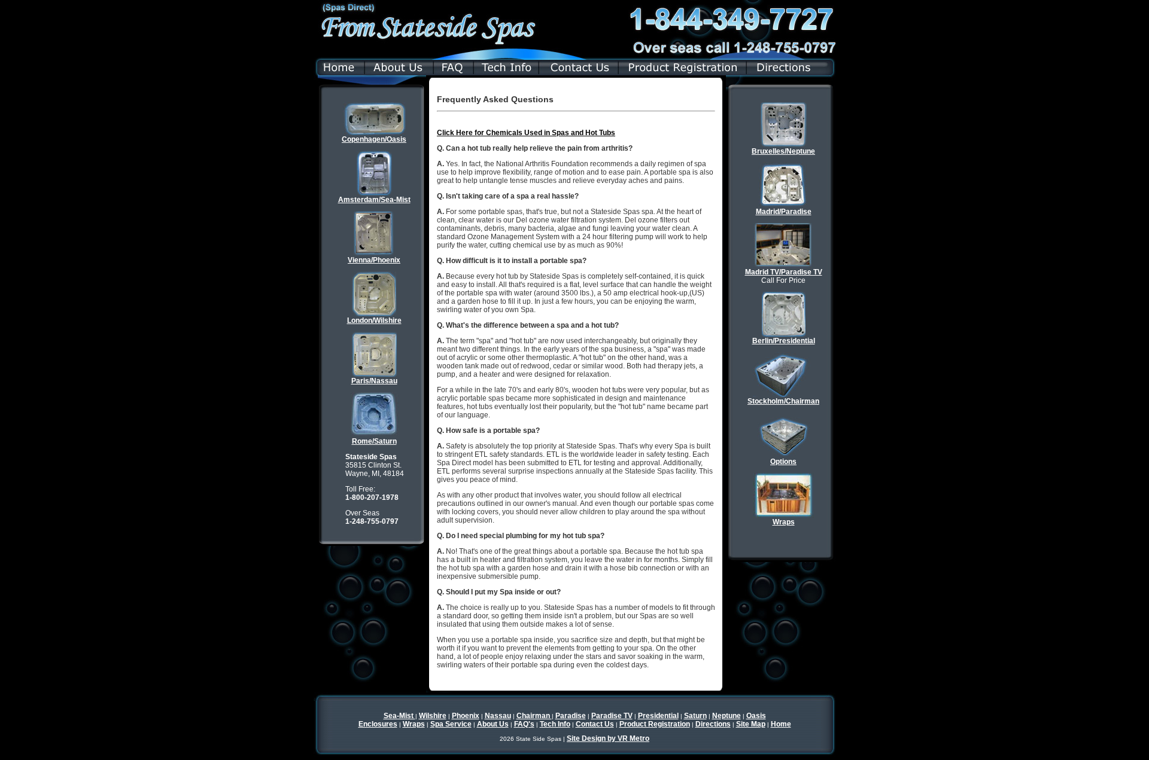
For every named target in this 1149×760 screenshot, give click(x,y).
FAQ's (524, 724)
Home (781, 724)
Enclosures (377, 724)
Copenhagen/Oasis (374, 139)
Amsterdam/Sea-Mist (374, 200)
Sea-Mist (399, 716)
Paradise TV (612, 716)
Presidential (658, 716)
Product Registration (654, 724)
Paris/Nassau (374, 381)
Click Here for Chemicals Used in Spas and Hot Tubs (526, 133)
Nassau (498, 716)
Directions (713, 724)
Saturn (695, 716)
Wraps (784, 522)
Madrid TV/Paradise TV (783, 272)
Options (783, 461)
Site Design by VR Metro (608, 738)
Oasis (756, 716)
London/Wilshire (374, 320)
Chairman (534, 716)
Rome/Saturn (374, 441)
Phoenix (465, 716)
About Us (493, 724)
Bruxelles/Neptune (783, 151)
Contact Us (595, 724)
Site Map (750, 724)
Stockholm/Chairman (783, 401)
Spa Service (451, 724)
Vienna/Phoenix (374, 260)
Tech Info (555, 724)
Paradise (570, 716)
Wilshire (432, 716)
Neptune (726, 716)
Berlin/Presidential (783, 341)
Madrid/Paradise (783, 211)
